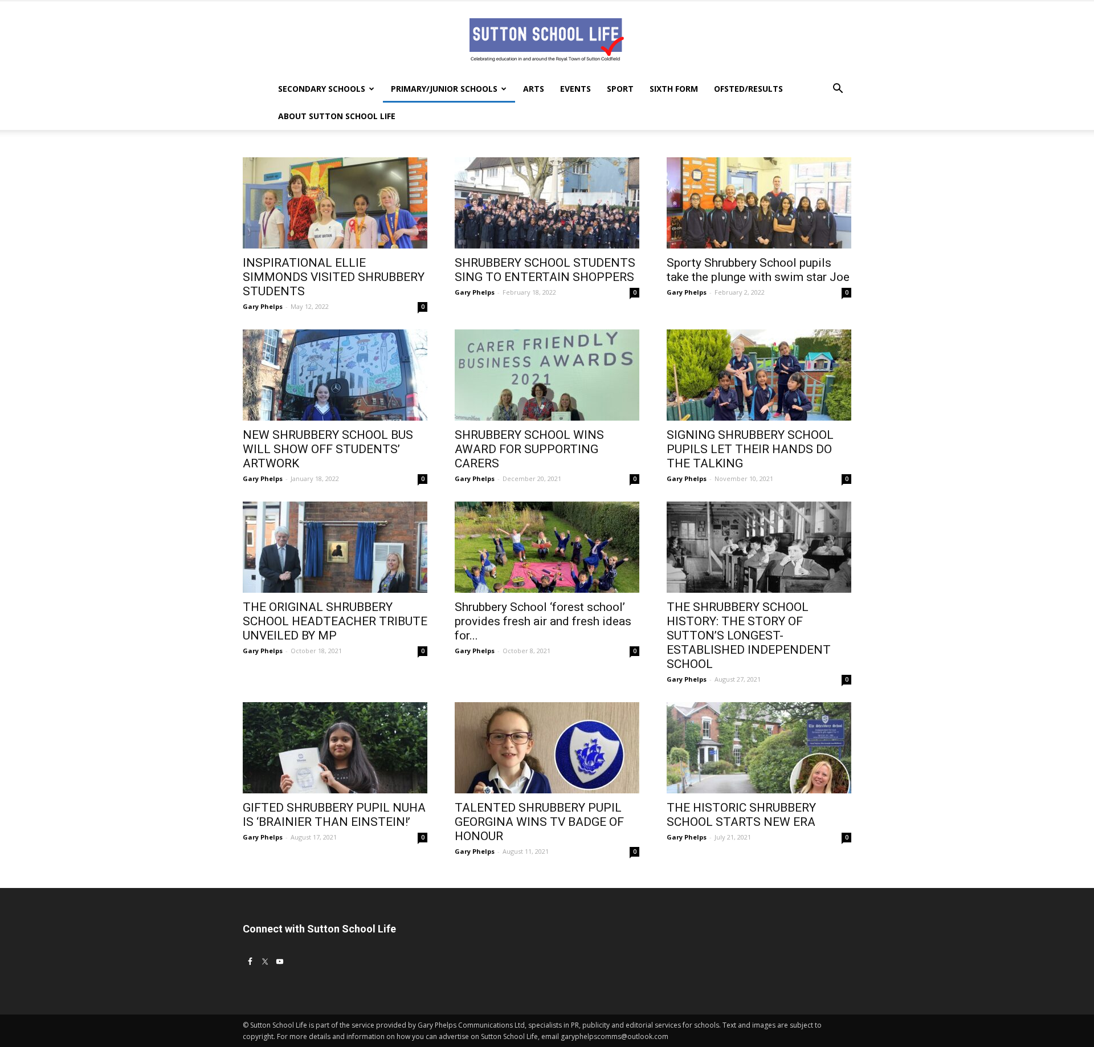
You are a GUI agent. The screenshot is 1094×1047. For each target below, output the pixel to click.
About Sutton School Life (336, 116)
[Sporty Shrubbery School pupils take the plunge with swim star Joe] (759, 202)
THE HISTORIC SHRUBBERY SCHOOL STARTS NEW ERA (741, 815)
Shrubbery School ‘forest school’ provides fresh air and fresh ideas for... (543, 621)
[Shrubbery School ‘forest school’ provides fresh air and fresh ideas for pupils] (547, 547)
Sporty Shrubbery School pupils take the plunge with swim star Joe (758, 270)
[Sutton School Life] (547, 38)
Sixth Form (674, 88)
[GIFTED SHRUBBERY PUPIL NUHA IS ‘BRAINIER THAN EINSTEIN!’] (335, 747)
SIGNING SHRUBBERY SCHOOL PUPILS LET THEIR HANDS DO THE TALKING (750, 449)
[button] (837, 89)
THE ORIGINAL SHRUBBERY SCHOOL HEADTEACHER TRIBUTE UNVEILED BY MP (335, 621)
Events (575, 88)
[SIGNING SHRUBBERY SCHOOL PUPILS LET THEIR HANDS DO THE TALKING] (759, 375)
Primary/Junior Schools (444, 88)
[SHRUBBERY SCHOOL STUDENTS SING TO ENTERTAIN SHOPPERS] (547, 202)
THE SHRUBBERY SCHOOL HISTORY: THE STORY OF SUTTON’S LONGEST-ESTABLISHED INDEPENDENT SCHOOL (749, 635)
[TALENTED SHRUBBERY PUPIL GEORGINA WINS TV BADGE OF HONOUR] (547, 747)
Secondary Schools (321, 88)
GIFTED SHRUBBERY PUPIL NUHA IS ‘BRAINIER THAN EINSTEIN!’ (334, 815)
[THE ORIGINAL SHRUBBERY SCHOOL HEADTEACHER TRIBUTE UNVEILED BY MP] (335, 547)
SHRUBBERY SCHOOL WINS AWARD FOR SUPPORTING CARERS (529, 449)
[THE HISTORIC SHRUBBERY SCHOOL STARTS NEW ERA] (759, 747)
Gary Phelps (263, 306)
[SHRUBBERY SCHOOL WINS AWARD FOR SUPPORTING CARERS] (547, 375)
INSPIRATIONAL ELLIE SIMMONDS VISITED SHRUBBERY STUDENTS (333, 277)
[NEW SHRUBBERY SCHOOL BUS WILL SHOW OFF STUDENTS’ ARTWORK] (335, 375)
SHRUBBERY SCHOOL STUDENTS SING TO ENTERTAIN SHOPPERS (545, 270)
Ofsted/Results (748, 88)
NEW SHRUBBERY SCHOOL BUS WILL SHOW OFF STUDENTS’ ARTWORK (328, 449)
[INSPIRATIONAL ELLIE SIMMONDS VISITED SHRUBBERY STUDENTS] (335, 202)
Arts (533, 88)
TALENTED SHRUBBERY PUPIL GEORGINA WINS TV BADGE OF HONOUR (539, 822)
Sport (620, 88)
